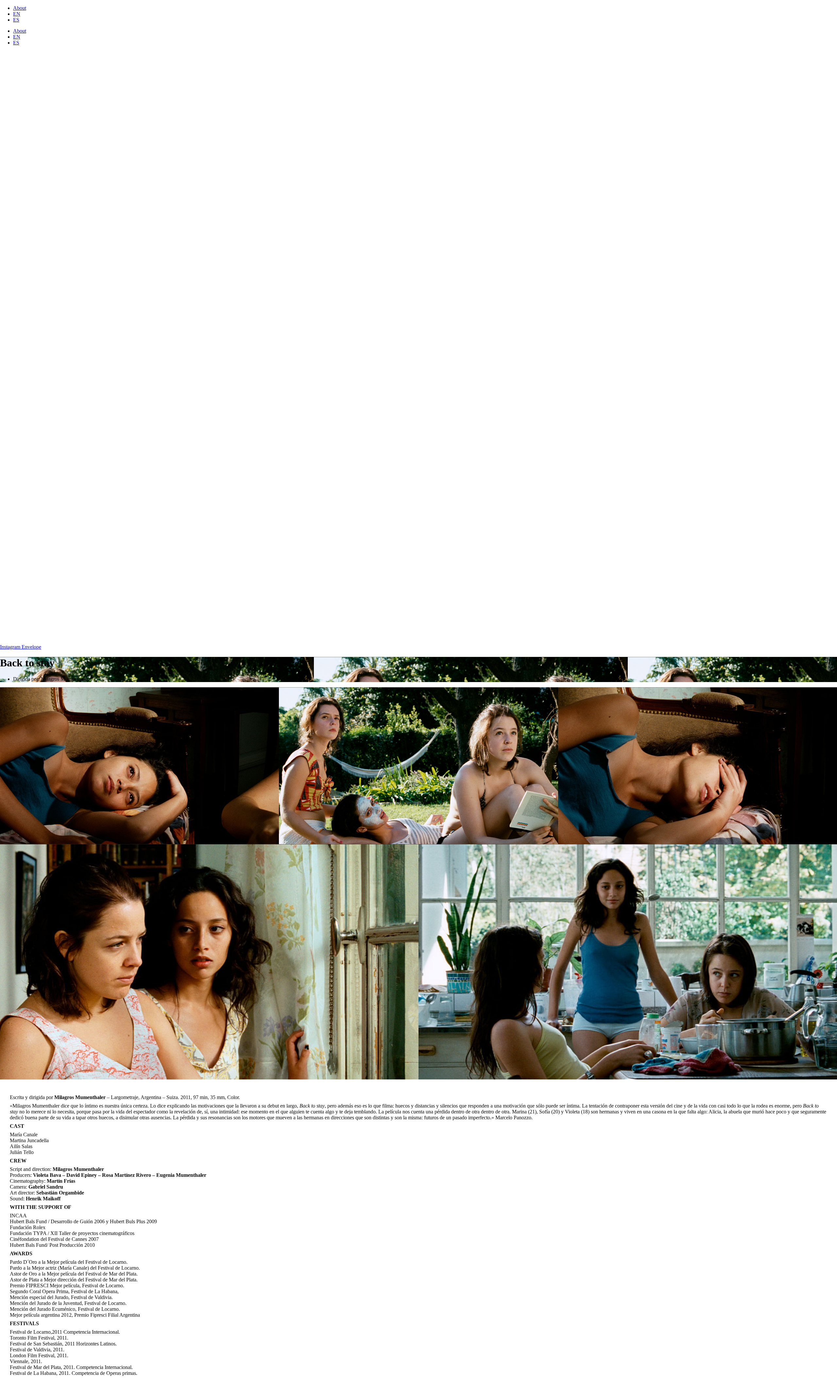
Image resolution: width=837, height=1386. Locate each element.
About (19, 8)
